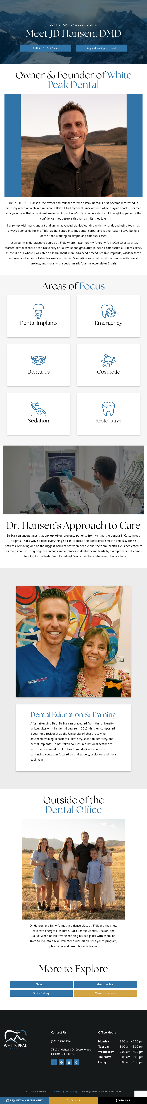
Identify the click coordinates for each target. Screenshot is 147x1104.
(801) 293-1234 (60, 1041)
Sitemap (57, 1091)
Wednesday (106, 1052)
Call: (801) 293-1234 (46, 48)
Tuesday (103, 1047)
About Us (41, 984)
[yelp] (76, 1062)
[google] (61, 1062)
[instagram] (69, 1062)
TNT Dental (116, 1091)
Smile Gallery (41, 993)
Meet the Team (105, 984)
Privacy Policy (71, 1091)
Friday (102, 1062)
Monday (103, 1041)
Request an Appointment (101, 48)
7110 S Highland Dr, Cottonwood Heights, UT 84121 (71, 1052)
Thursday (104, 1057)
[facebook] (54, 1062)
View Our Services (105, 993)
